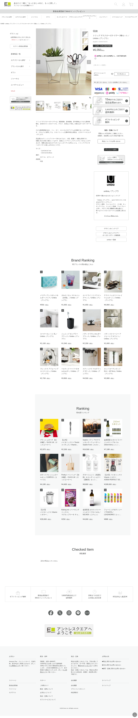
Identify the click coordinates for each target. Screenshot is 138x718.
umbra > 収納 (111, 240)
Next (89, 62)
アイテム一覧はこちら (111, 216)
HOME (2, 23)
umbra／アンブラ (10, 23)
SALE (13, 91)
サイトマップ (106, 685)
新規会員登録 (13, 685)
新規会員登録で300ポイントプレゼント (69, 11)
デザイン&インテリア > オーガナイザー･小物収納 (111, 234)
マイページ (12, 689)
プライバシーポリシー (78, 689)
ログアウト (12, 692)
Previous (38, 62)
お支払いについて (45, 692)
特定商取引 (74, 692)
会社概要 (74, 685)
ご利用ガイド (15, 665)
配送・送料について (46, 689)
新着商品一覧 (16, 54)
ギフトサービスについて (48, 699)
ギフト (13, 72)
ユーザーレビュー (17, 85)
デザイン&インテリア (111, 228)
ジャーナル (15, 79)
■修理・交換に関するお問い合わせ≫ (113, 668)
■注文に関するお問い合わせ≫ (111, 665)
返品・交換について (46, 696)
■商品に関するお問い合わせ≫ (111, 661)
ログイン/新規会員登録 (20, 46)
